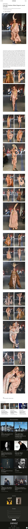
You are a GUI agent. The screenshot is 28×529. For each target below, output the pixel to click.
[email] (3, 11)
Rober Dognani (23, 50)
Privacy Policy (13, 527)
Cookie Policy (17, 527)
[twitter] (7, 11)
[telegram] (10, 11)
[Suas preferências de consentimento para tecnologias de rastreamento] (26, 527)
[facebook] (4, 11)
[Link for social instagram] (14, 526)
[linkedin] (6, 11)
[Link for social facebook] (13, 526)
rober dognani (11, 398)
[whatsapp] (8, 11)
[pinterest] (5, 11)
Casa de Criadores (18, 50)
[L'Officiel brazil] (14, 1)
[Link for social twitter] (11, 526)
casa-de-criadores (5, 398)
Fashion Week (5, 3)
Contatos (10, 527)
